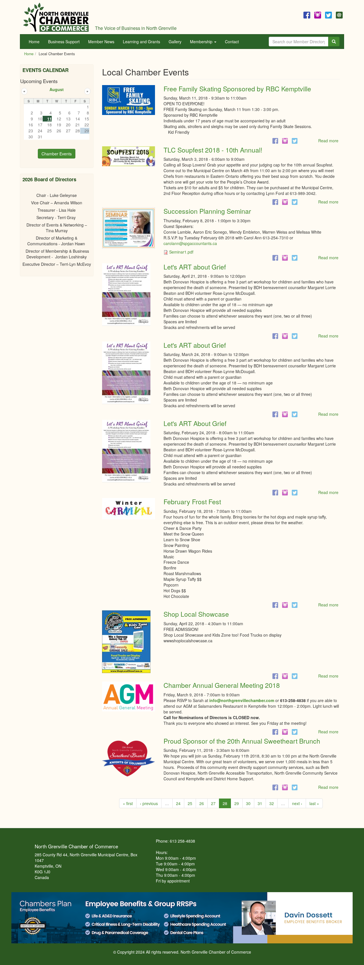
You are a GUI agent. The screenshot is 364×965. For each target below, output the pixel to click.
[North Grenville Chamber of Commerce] (56, 17)
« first (128, 803)
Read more (328, 140)
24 (178, 803)
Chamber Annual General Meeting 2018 (222, 685)
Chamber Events (57, 154)
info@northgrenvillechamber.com (241, 700)
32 (271, 803)
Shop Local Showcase (196, 614)
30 (248, 803)
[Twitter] (328, 14)
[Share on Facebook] (275, 140)
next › (297, 803)
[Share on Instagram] (285, 140)
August (56, 89)
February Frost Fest (192, 501)
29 (236, 803)
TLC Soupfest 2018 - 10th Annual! (213, 150)
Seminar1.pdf (181, 252)
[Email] (339, 14)
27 (213, 803)
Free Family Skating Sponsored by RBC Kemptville (237, 88)
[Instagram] (317, 14)
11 (49, 119)
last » (314, 803)
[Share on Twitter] (294, 140)
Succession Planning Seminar (207, 211)
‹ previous (149, 803)
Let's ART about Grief (195, 266)
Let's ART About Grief (195, 423)
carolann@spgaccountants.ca (190, 243)
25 (190, 803)
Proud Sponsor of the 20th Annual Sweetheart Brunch (242, 741)
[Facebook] (306, 14)
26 (201, 803)
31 (260, 803)
